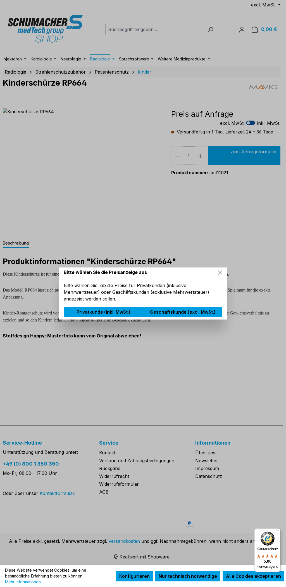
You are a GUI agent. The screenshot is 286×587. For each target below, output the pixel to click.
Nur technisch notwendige (188, 576)
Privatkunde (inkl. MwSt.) (103, 312)
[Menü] (277, 532)
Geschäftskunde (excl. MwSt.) (183, 312)
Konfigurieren (134, 576)
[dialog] (143, 293)
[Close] (220, 272)
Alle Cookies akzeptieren (253, 576)
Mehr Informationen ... (24, 581)
